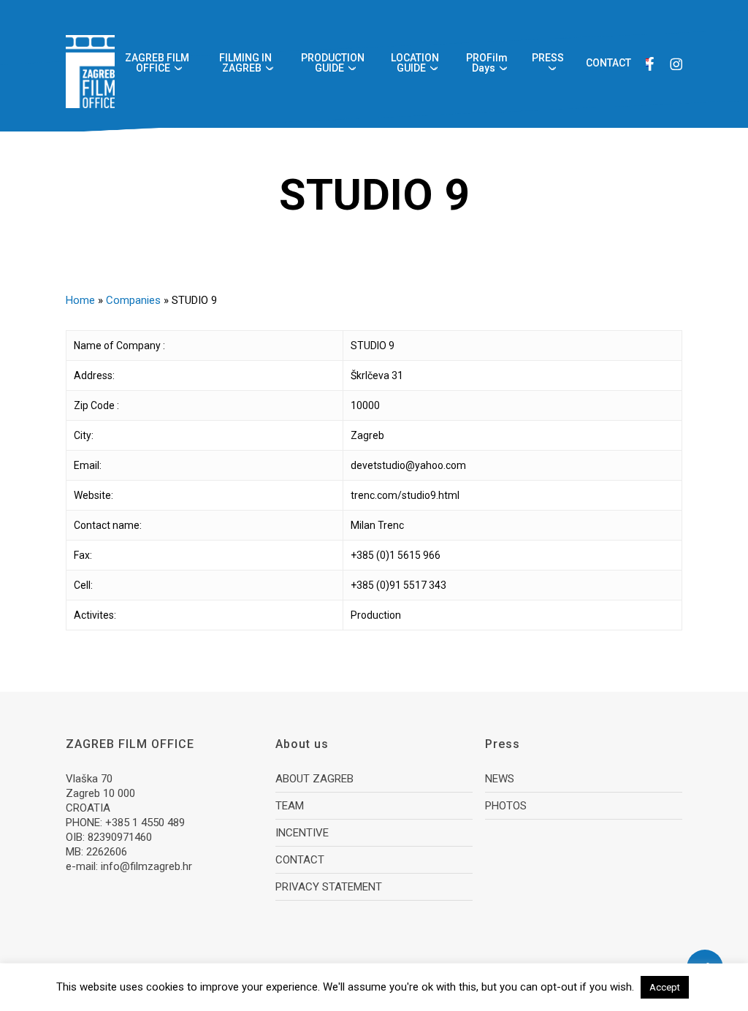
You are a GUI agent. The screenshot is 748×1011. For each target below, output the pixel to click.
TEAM (289, 805)
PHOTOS (506, 805)
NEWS (499, 778)
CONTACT (299, 859)
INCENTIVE (302, 832)
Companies (133, 300)
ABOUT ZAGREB (314, 778)
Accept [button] (664, 987)
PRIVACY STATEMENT (328, 886)
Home (80, 300)
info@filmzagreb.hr (146, 866)
